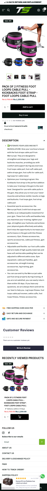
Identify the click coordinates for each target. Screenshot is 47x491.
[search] (8, 10)
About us (6, 448)
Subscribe (42, 442)
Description (10, 140)
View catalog (3, 10)
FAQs (4, 464)
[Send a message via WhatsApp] (43, 476)
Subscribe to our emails (12, 437)
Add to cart (28, 107)
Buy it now (23, 115)
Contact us (8, 453)
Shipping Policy (10, 475)
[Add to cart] (19, 417)
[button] (8, 105)
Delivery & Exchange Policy (16, 459)
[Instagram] (3, 433)
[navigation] (9, 77)
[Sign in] (38, 10)
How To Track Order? (13, 469)
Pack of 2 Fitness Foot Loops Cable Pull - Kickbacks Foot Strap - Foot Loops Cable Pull (15, 401)
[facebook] (9, 433)
